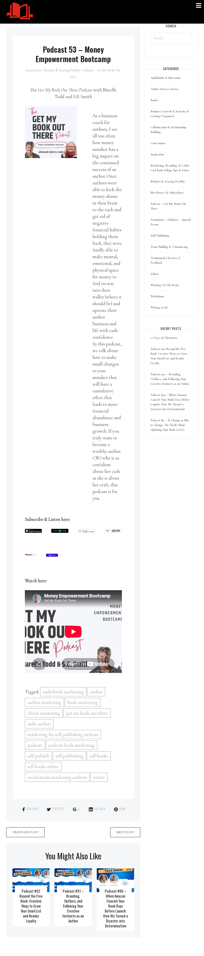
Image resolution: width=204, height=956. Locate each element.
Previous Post (25, 832)
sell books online (43, 766)
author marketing (44, 702)
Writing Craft (159, 307)
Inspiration (33, 70)
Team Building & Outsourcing (169, 247)
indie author (39, 724)
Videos (155, 274)
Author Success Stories (165, 89)
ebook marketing (44, 713)
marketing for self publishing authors (63, 734)
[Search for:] (171, 38)
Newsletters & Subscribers (167, 193)
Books (154, 100)
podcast (35, 745)
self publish (38, 756)
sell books (99, 756)
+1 (79, 809)
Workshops (157, 296)
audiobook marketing (63, 692)
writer (99, 777)
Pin (122, 809)
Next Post (125, 832)
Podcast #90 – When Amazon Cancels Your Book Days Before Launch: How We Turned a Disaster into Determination (115, 908)
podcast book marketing (72, 745)
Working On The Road (164, 285)
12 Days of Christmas (164, 338)
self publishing (69, 756)
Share (32, 809)
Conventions (158, 143)
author (96, 692)
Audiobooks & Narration (166, 78)
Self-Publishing (160, 236)
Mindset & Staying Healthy (62, 70)
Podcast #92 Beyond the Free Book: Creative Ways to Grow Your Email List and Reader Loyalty (31, 905)
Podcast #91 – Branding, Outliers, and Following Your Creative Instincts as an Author (73, 905)
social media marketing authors (57, 777)
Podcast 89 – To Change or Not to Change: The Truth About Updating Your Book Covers (170, 425)
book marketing (82, 702)
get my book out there (87, 713)
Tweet (58, 809)
